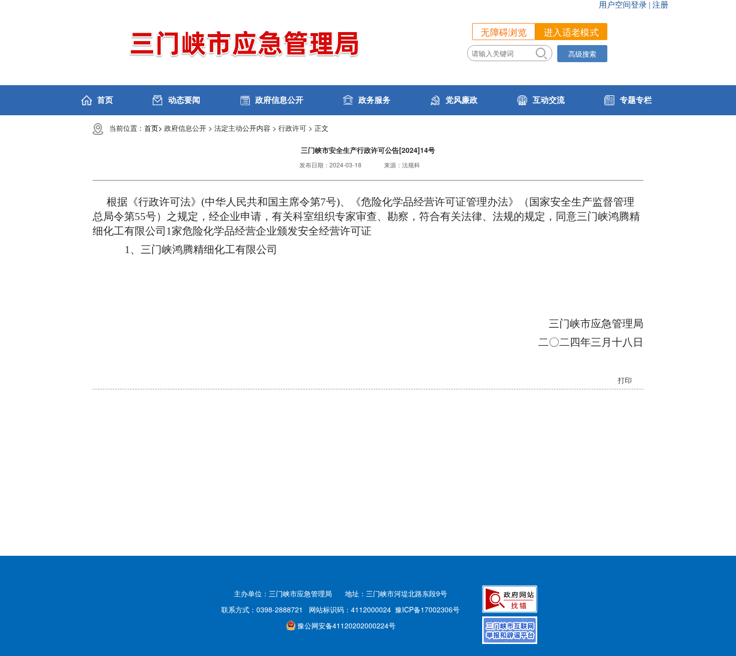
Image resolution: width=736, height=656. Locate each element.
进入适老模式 (571, 31)
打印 (625, 380)
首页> (153, 128)
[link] (270, 100)
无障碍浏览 (504, 31)
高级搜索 (582, 54)
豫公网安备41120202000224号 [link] (346, 625)
